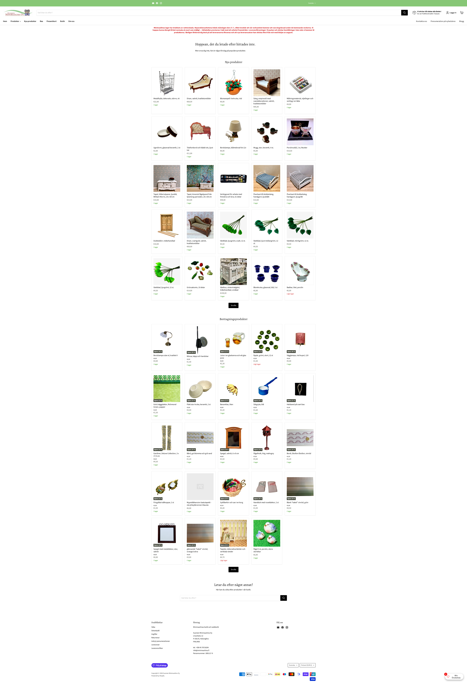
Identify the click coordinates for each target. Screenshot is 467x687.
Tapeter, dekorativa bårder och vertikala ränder (232, 550)
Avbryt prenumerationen (160, 641)
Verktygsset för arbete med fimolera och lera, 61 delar (231, 195)
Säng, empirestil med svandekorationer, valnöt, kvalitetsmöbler (263, 101)
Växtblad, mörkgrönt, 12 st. (298, 241)
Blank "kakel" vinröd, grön (297, 502)
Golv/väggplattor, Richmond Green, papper (164, 405)
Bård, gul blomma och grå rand (199, 453)
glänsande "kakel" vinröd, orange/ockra (197, 550)
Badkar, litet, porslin (295, 287)
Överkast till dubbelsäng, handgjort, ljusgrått (297, 195)
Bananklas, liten (226, 404)
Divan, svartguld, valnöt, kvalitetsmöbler (196, 242)
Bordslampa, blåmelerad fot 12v (233, 147)
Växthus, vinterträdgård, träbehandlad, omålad (230, 288)
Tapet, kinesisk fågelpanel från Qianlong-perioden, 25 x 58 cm (199, 195)
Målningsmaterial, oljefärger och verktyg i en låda (300, 99)
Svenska (311, 3)
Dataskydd (155, 630)
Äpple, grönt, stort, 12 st (263, 355)
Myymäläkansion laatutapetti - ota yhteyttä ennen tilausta (199, 503)
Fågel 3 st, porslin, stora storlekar (263, 550)
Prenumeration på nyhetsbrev (443, 21)
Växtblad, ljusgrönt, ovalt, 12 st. (232, 241)
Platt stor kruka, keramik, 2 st (199, 404)
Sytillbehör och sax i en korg (231, 502)
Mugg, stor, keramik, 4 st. (263, 147)
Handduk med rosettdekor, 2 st (266, 502)
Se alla (233, 305)
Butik (62, 21)
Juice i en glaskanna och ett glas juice (233, 356)
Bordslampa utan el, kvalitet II (165, 355)
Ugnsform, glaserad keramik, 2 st (166, 147)
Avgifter (154, 634)
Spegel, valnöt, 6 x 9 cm (229, 453)
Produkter (15, 21)
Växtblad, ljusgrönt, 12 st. (163, 287)
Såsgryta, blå (258, 404)
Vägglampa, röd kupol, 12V (297, 355)
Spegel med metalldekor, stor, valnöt (165, 550)
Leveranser (155, 644)
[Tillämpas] (404, 12)
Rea (41, 21)
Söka (153, 627)
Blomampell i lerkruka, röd (231, 98)
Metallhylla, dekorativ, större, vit (166, 98)
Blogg (461, 21)
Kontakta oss (421, 21)
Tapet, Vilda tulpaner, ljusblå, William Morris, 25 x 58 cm (165, 195)
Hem (5, 21)
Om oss (71, 21)
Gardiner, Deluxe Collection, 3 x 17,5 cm (166, 454)
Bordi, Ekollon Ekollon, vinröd (299, 453)
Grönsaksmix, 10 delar (196, 287)
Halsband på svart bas (296, 404)
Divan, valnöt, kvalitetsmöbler (199, 98)
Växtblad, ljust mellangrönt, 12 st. (265, 242)
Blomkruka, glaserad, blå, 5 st (265, 287)
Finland (306, 665)
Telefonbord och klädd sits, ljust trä (200, 149)
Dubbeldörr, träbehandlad (164, 241)
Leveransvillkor (157, 648)
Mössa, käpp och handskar (198, 356)
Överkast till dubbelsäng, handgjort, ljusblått (263, 195)
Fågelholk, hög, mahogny (263, 453)
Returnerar (155, 637)
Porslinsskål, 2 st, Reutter (297, 147)
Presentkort (52, 21)
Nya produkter (30, 21)
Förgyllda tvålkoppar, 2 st (163, 502)
